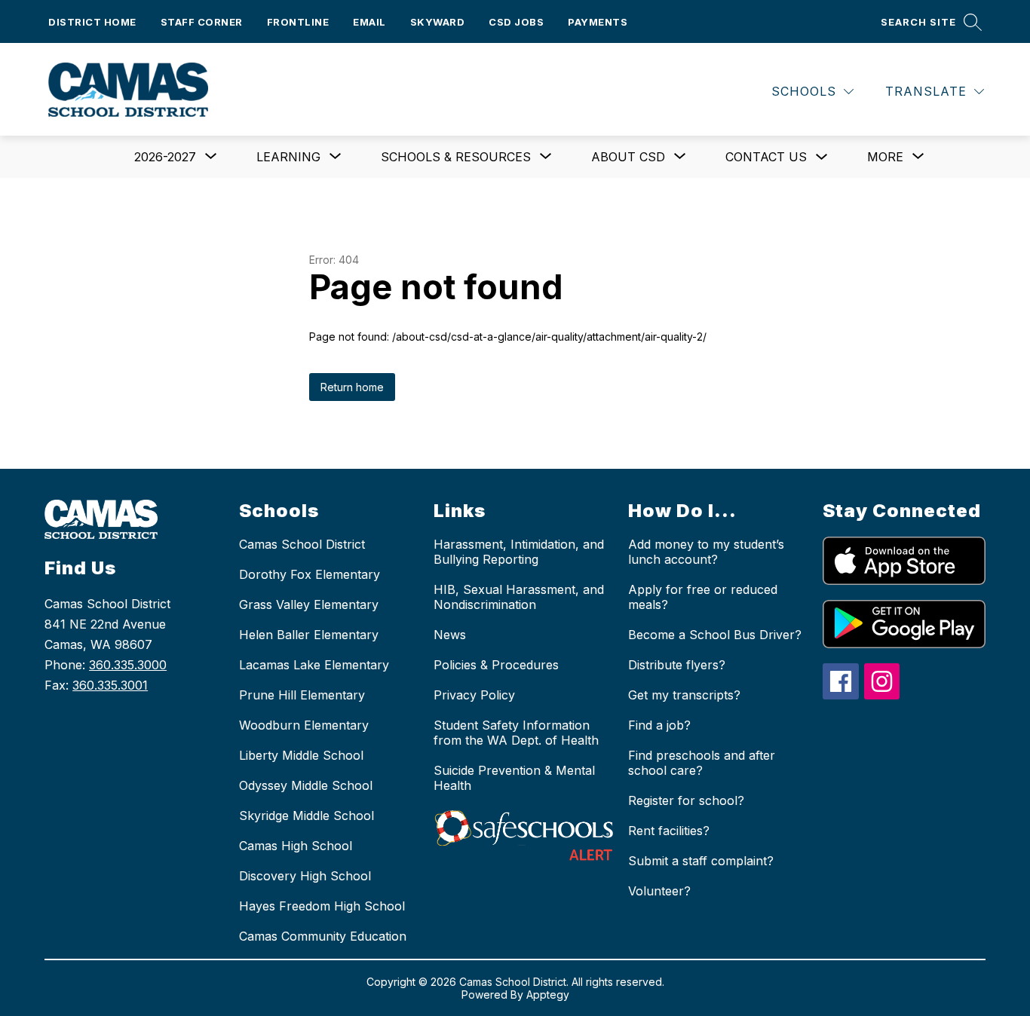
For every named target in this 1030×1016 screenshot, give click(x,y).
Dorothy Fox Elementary (309, 574)
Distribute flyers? (676, 664)
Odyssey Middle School (305, 785)
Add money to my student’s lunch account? (706, 552)
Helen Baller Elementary (309, 634)
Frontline (298, 22)
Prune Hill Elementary (302, 694)
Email (369, 22)
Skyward (437, 22)
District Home (92, 22)
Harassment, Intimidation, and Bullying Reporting (519, 552)
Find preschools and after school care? (701, 763)
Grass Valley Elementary (309, 604)
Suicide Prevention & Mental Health (514, 778)
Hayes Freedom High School (322, 905)
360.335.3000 (128, 664)
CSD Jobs (516, 22)
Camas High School (295, 845)
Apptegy (547, 994)
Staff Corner (202, 22)
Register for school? (686, 800)
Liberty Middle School (301, 755)
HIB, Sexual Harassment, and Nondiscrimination (519, 597)
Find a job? (659, 725)
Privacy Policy (474, 694)
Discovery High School (305, 875)
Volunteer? (659, 890)
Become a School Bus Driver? (715, 634)
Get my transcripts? (684, 694)
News (450, 634)
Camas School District (302, 544)
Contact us (766, 156)
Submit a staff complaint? (701, 860)
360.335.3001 (110, 685)
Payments (597, 22)
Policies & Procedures (496, 664)
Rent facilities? (669, 830)
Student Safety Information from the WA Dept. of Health (516, 733)
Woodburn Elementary (304, 725)
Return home (352, 387)
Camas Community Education (322, 936)
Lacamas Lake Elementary (314, 664)
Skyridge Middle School (306, 815)
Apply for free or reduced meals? (702, 597)
